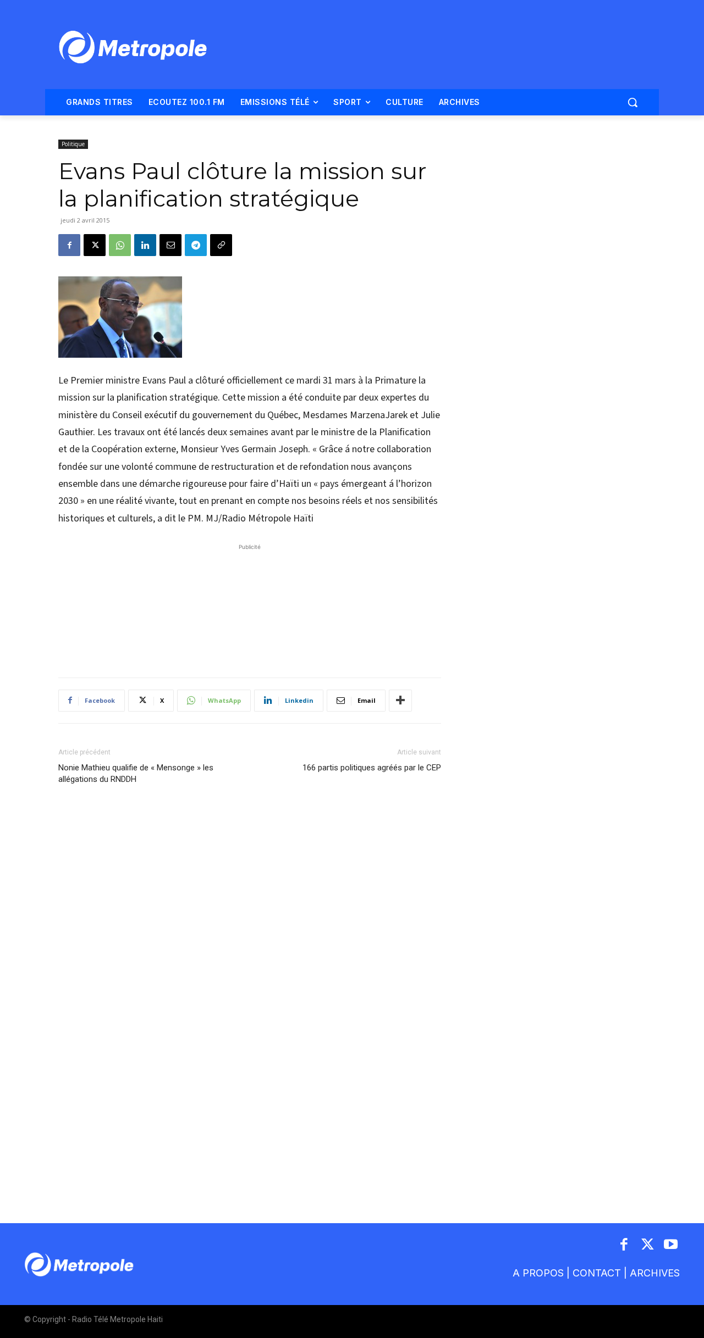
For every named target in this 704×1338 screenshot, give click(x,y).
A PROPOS (538, 1273)
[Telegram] (196, 245)
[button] (632, 102)
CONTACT (597, 1273)
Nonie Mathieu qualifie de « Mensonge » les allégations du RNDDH (135, 773)
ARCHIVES (655, 1273)
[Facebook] (69, 245)
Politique (73, 144)
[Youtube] (671, 1245)
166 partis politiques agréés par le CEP (371, 768)
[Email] (171, 245)
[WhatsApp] (120, 245)
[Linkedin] (145, 245)
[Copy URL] (221, 245)
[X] (95, 245)
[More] (400, 701)
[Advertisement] (250, 605)
